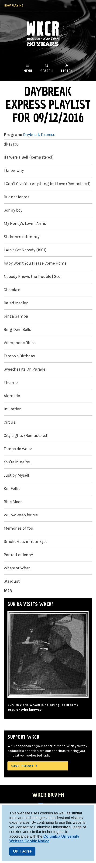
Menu (28, 70)
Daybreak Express (39, 134)
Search (46, 70)
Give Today (22, 765)
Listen (66, 70)
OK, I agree (22, 851)
